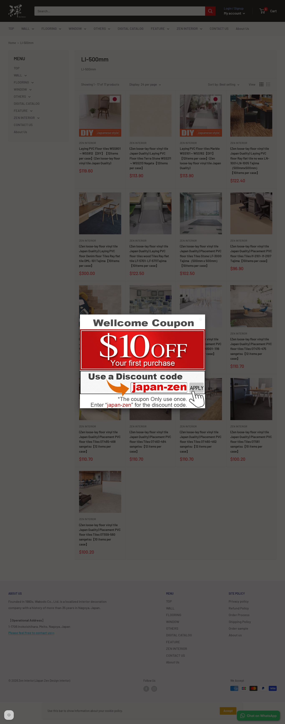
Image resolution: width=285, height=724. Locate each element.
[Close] (201, 319)
